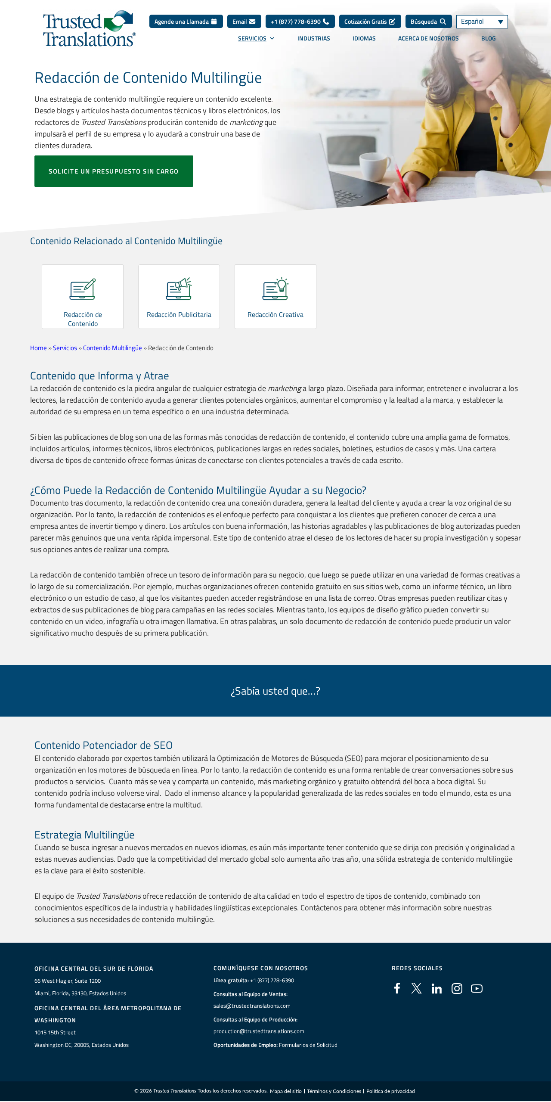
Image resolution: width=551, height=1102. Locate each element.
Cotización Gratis (366, 21)
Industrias (313, 38)
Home (38, 348)
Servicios (252, 38)
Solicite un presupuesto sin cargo (114, 171)
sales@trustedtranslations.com (252, 1005)
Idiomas (364, 38)
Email (240, 21)
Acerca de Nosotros (428, 38)
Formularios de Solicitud (308, 1044)
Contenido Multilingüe (112, 348)
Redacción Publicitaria (179, 314)
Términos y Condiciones (334, 1091)
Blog (488, 38)
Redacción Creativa (275, 314)
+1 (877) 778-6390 (296, 21)
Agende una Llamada (182, 21)
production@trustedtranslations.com (259, 1031)
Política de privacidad (390, 1091)
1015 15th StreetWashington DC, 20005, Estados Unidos (81, 1038)
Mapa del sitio (286, 1091)
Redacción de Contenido (83, 319)
